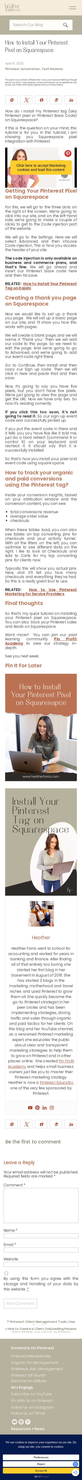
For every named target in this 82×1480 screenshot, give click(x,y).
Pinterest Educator (56, 1082)
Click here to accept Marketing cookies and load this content (41, 167)
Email (10, 1244)
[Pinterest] (37, 1107)
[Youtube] (30, 1107)
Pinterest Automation (22, 69)
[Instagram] (51, 1107)
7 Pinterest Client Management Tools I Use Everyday (41, 1323)
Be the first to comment (33, 1142)
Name (11, 1230)
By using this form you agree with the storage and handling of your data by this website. (41, 1284)
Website (11, 1259)
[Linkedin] (44, 1107)
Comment (14, 1185)
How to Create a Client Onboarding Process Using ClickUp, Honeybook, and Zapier (42, 1331)
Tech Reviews (52, 69)
